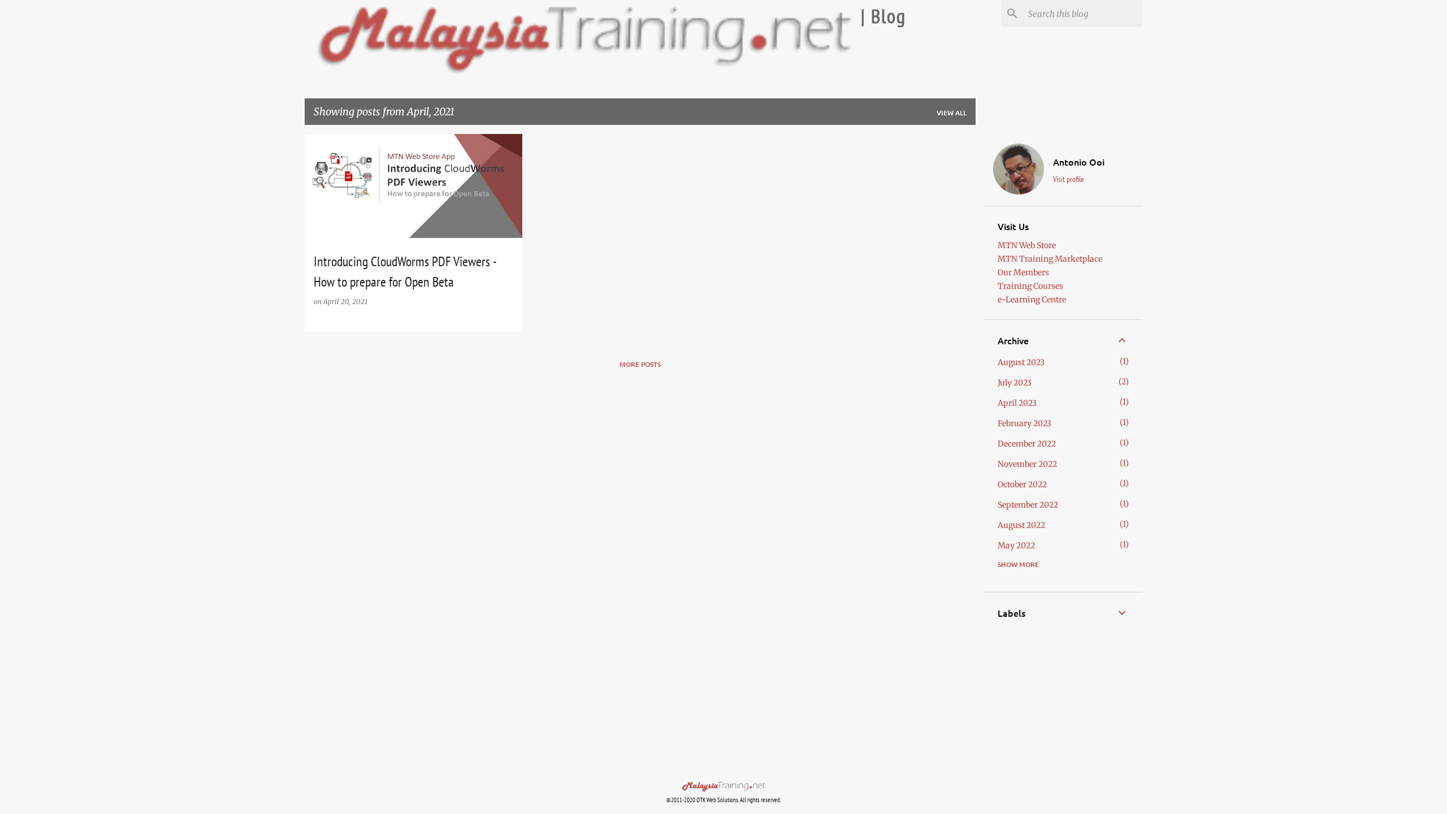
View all (952, 113)
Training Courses (1030, 286)
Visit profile (1068, 179)
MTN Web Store (1027, 245)
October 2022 (1022, 484)
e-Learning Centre (1032, 300)
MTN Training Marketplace (1050, 259)
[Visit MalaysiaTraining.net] (723, 788)
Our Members (1023, 272)
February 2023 (1024, 423)
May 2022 (1016, 545)
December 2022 (1027, 444)
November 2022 (1027, 464)
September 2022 (1028, 505)
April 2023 (1017, 403)
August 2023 (1021, 362)
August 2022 (1021, 525)
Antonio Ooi (1078, 161)
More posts (640, 364)
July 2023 (1015, 383)
